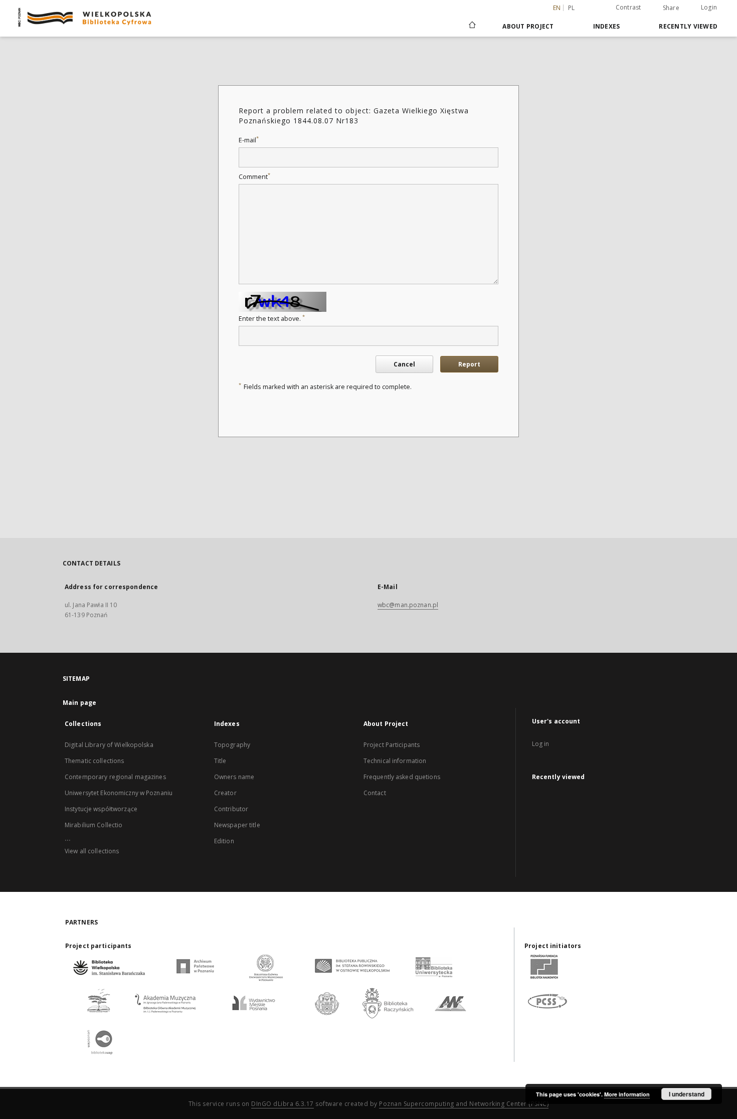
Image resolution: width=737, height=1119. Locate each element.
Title (220, 761)
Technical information (395, 761)
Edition (224, 841)
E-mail (249, 140)
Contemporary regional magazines (115, 777)
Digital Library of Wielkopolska (109, 744)
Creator (225, 793)
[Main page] (471, 26)
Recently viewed (688, 26)
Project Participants (391, 744)
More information (627, 1094)
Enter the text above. (272, 318)
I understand (686, 1093)
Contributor (231, 809)
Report (469, 364)
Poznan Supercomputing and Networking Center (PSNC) (463, 1103)
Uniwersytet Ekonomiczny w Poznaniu (118, 793)
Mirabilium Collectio (93, 825)
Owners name (234, 777)
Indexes (606, 26)
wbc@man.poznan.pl (408, 605)
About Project (528, 26)
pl (571, 8)
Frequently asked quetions (401, 777)
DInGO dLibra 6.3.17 (282, 1103)
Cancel (404, 364)
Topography (232, 744)
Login (709, 7)
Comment (254, 176)
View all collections (92, 851)
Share (671, 8)
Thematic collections (94, 761)
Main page (79, 702)
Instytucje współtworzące (101, 809)
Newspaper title (237, 825)
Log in (540, 743)
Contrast (628, 7)
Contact (374, 793)
